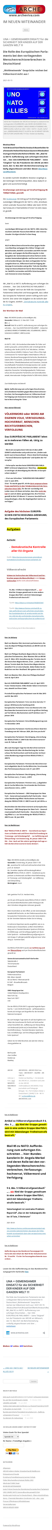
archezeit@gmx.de (28, 1096)
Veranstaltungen (9, 1504)
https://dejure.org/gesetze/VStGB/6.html (29, 603)
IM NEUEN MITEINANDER (12, 1486)
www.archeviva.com (24, 15)
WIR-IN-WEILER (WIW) (11, 1507)
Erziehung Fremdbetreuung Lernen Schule (19, 1477)
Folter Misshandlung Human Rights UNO (18, 1480)
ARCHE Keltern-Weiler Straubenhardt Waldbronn (21, 1471)
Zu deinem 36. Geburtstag (13, 1418)
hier (27, 1271)
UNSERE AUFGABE (10, 1403)
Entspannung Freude (11, 1474)
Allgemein (6, 1468)
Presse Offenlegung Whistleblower (16, 1501)
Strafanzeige (11, 199)
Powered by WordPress (11, 1525)
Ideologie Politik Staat (11, 1483)
